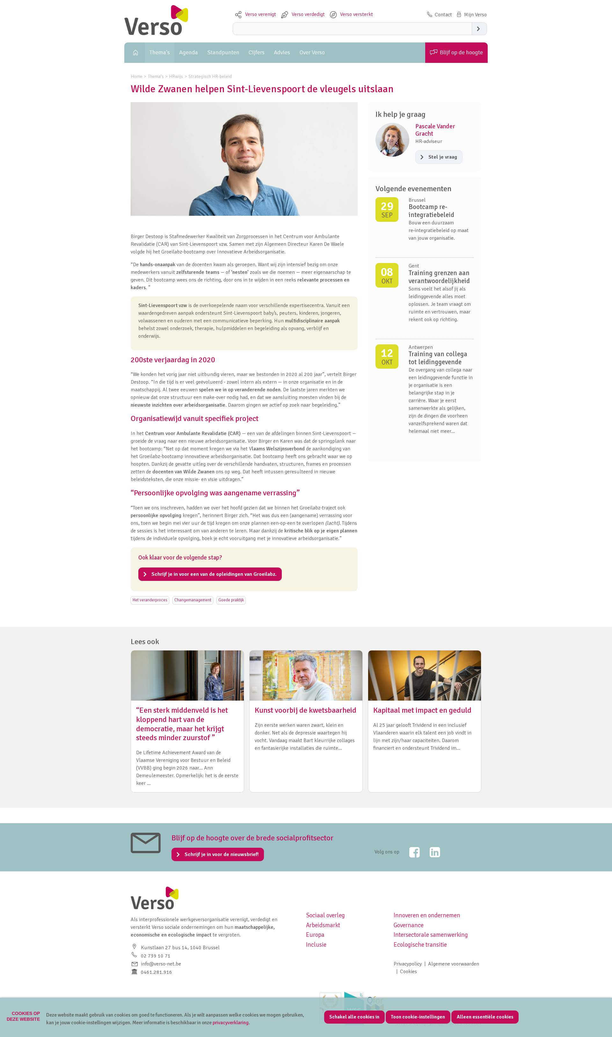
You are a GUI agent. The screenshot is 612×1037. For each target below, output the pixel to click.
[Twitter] (410, 852)
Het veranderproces (150, 600)
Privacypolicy (408, 964)
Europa (315, 935)
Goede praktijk (231, 600)
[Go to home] (156, 33)
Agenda (188, 52)
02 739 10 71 (156, 956)
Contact (443, 14)
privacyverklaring (231, 1022)
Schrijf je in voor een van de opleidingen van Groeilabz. (213, 574)
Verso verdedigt (308, 14)
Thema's (159, 52)
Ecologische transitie (420, 945)
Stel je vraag (442, 157)
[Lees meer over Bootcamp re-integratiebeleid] (424, 227)
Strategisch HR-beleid (210, 76)
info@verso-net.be (161, 964)
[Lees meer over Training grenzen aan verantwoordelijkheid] (424, 298)
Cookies (408, 971)
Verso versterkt (356, 14)
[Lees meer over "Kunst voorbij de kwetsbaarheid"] (306, 721)
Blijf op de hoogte (461, 52)
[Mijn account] (471, 14)
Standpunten (223, 52)
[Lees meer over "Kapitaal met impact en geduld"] (424, 721)
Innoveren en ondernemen (427, 915)
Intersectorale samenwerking (431, 935)
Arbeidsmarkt (323, 925)
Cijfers (257, 52)
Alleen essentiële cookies (485, 1017)
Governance (409, 925)
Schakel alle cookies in (354, 1017)
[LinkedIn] (430, 852)
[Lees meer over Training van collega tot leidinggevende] (424, 396)
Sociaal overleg (325, 915)
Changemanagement (192, 600)
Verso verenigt (260, 14)
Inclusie (316, 945)
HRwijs (176, 76)
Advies (282, 52)
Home (134, 52)
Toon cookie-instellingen (418, 1017)
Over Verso (312, 52)
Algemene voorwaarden (453, 964)
